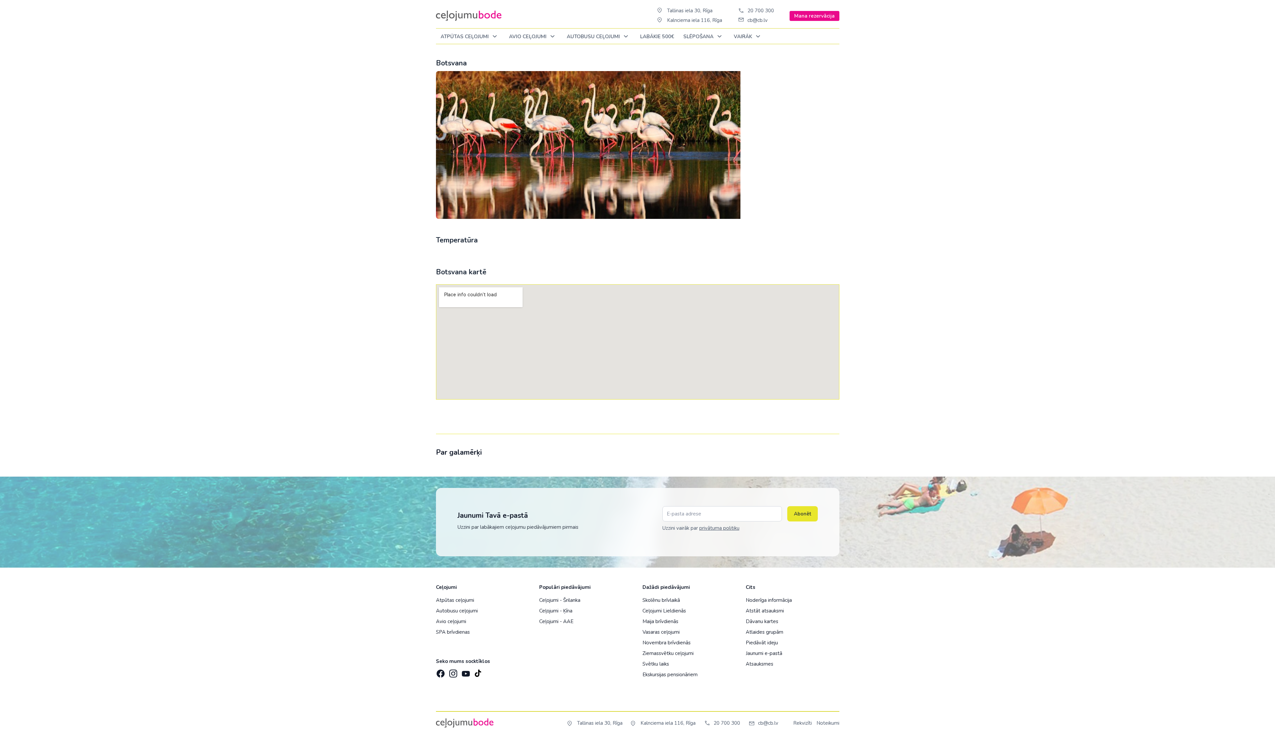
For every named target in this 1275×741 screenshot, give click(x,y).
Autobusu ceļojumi (457, 610)
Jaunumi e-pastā (764, 653)
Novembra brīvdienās (666, 642)
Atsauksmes (759, 664)
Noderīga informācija (769, 600)
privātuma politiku (719, 528)
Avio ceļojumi (451, 621)
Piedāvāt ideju (762, 642)
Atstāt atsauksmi (765, 610)
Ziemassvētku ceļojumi (668, 653)
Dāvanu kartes (762, 621)
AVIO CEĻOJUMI (528, 36)
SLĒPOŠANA (699, 36)
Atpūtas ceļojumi (465, 36)
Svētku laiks (655, 664)
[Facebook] (440, 672)
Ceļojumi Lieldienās (664, 610)
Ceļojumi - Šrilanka (559, 600)
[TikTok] (478, 672)
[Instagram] (453, 672)
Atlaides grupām (764, 632)
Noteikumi (827, 723)
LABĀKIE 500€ (657, 36)
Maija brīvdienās (660, 621)
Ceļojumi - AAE (556, 621)
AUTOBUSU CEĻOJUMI (594, 36)
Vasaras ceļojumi (661, 632)
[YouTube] (465, 671)
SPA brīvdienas (453, 632)
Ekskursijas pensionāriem (670, 674)
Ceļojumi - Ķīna (555, 610)
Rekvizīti (802, 723)
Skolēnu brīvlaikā (661, 600)
